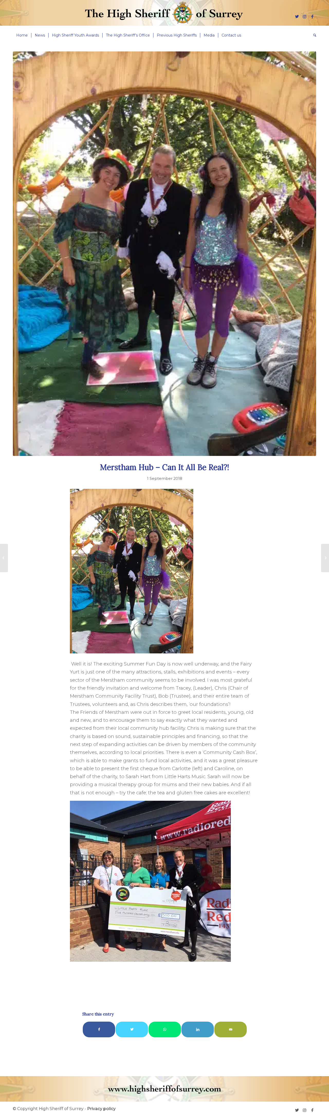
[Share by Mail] (230, 1029)
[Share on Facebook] (99, 1029)
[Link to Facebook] (312, 16)
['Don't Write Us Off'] (4, 558)
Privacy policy (101, 1108)
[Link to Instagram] (304, 16)
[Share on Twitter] (132, 1029)
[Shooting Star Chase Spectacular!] (325, 558)
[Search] (313, 35)
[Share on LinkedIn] (197, 1029)
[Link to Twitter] (297, 16)
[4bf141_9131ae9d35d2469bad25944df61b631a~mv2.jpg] (164, 253)
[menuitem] (22, 35)
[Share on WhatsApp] (165, 1029)
